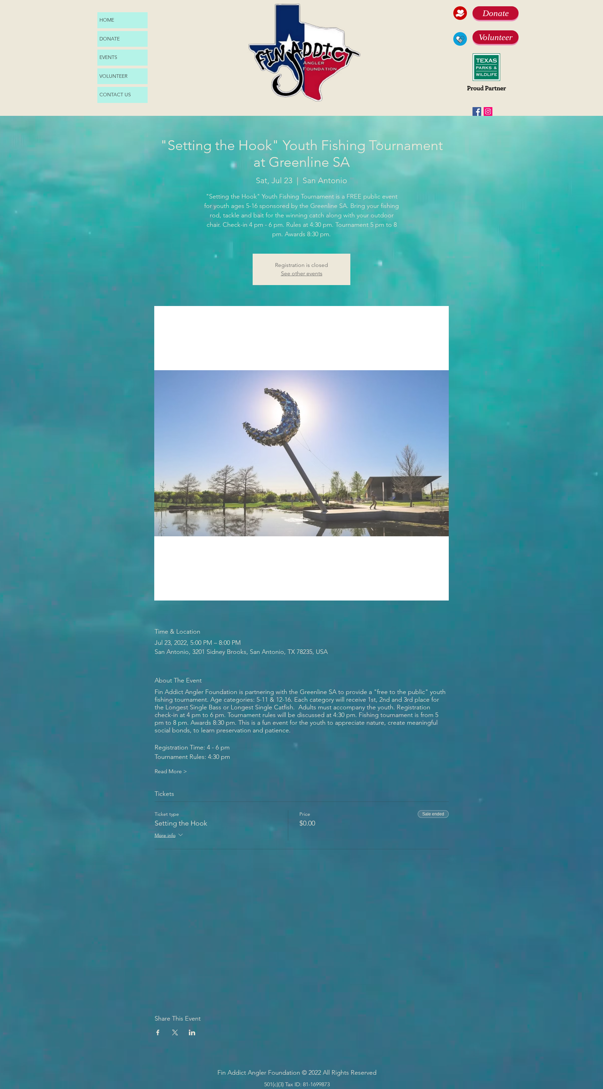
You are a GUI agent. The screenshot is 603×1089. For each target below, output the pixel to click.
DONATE (109, 39)
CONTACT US (115, 94)
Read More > (171, 771)
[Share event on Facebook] (158, 1032)
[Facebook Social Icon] (476, 111)
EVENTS (108, 57)
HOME (106, 20)
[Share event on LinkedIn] (192, 1032)
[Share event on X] (175, 1032)
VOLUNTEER (113, 76)
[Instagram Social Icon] (488, 111)
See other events (301, 273)
